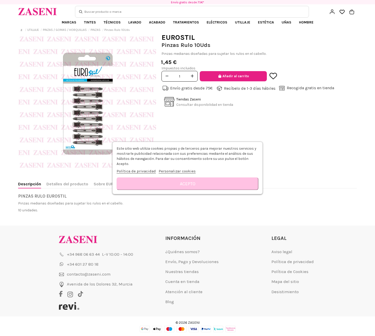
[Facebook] (62, 294)
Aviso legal (281, 251)
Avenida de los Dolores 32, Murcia (100, 284)
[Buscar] (81, 12)
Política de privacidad (292, 261)
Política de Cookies (289, 271)
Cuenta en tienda (182, 281)
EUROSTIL (178, 37)
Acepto (187, 184)
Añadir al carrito (235, 76)
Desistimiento (285, 291)
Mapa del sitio (285, 281)
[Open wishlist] (342, 12)
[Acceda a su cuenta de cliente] (332, 12)
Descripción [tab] (29, 184)
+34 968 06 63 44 (83, 254)
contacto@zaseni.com (88, 274)
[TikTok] (80, 294)
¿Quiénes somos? (182, 251)
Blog (169, 301)
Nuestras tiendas (182, 271)
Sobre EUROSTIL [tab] (109, 184)
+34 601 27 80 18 (82, 264)
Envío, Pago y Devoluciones (192, 261)
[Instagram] (71, 294)
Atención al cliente (184, 291)
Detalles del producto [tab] (67, 184)
